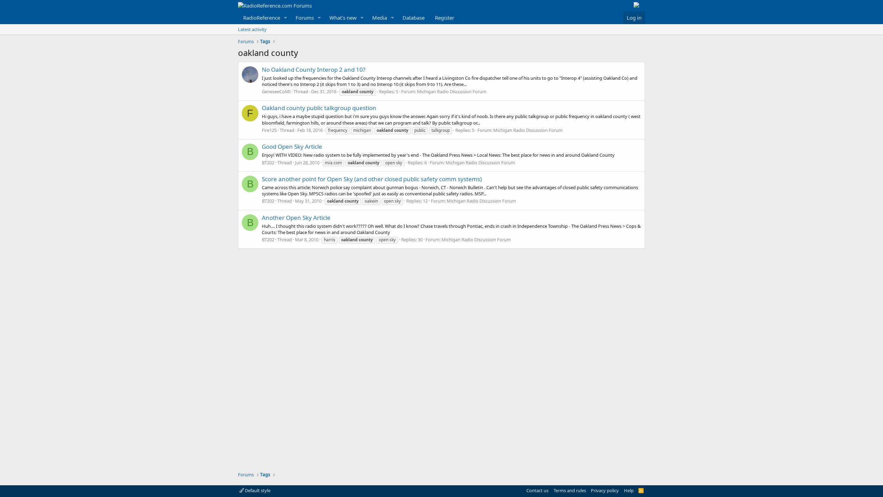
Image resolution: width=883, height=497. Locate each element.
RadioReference (261, 17)
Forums (305, 17)
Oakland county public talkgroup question (319, 108)
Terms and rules (570, 490)
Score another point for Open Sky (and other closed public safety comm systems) (372, 179)
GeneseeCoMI (276, 91)
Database (414, 17)
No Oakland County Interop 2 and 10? (313, 70)
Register (444, 17)
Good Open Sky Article (292, 146)
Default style (257, 490)
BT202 (268, 162)
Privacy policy (605, 490)
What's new (343, 17)
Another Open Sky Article (296, 218)
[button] (285, 17)
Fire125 (269, 130)
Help (629, 490)
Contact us (537, 490)
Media (379, 17)
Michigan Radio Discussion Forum (451, 91)
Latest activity (252, 29)
